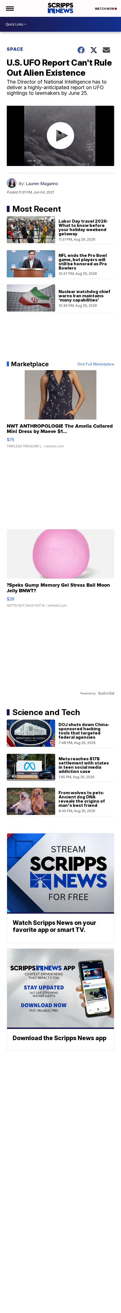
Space (15, 49)
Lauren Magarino (42, 183)
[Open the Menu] (9, 8)
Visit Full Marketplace (95, 364)
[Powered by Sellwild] (106, 693)
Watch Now (105, 8)
